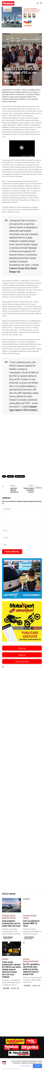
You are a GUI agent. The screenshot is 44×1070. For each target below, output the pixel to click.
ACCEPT (37, 1066)
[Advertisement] (22, 450)
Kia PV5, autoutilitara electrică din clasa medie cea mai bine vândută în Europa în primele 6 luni (31, 969)
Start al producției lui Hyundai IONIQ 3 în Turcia (31, 923)
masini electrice (20, 476)
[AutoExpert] (15, 1041)
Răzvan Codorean (8, 937)
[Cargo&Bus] (30, 1047)
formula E (10, 476)
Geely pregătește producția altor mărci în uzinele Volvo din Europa (11, 923)
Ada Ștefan (10, 80)
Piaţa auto (12, 39)
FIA (4, 476)
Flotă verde (18, 39)
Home (7, 39)
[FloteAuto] (11, 1047)
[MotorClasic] (19, 1053)
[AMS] (31, 1041)
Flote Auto (27, 985)
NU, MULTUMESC (25, 1066)
